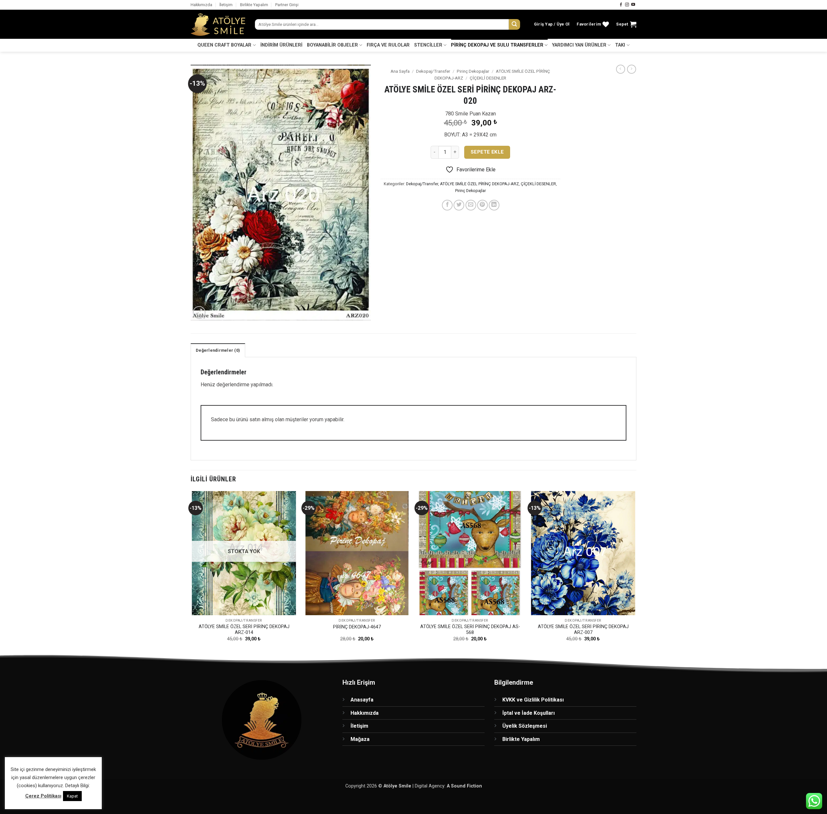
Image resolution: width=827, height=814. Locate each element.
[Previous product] (631, 69)
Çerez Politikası (43, 796)
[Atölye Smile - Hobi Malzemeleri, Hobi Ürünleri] (218, 24)
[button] (552, 24)
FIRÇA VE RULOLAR (388, 45)
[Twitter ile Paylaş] (459, 205)
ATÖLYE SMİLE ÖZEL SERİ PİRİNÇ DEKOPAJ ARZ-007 (583, 630)
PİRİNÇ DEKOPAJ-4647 (357, 627)
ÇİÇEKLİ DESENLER (488, 77)
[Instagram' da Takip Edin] (627, 5)
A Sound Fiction (464, 786)
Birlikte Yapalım (254, 4)
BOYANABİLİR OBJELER (332, 45)
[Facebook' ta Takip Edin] (621, 5)
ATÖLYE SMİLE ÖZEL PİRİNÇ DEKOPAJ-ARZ (479, 183)
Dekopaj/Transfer (433, 71)
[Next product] (620, 69)
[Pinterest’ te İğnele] (482, 205)
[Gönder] (514, 24)
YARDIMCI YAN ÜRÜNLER (579, 45)
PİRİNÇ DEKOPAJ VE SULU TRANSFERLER (497, 45)
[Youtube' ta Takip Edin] (633, 5)
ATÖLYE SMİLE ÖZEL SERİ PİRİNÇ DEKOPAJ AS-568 (470, 630)
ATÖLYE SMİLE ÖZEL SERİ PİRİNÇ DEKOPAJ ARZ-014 (244, 630)
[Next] (636, 572)
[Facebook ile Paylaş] (447, 205)
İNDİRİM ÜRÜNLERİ (281, 45)
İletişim (226, 4)
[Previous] (191, 572)
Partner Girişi (286, 4)
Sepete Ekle (487, 152)
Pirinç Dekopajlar (473, 71)
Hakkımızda (201, 4)
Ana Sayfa (400, 71)
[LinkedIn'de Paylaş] (494, 205)
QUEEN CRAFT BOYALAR (224, 45)
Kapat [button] (72, 796)
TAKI (620, 45)
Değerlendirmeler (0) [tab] (218, 350)
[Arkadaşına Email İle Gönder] (471, 205)
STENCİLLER (428, 45)
